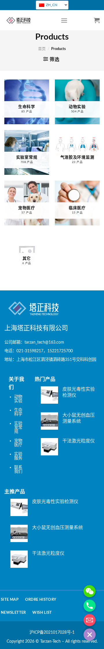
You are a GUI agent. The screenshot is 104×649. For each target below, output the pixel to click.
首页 (42, 49)
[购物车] (97, 20)
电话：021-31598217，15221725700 (38, 351)
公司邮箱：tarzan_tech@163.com (34, 342)
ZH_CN (51, 5)
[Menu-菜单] (64, 20)
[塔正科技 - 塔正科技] (28, 20)
